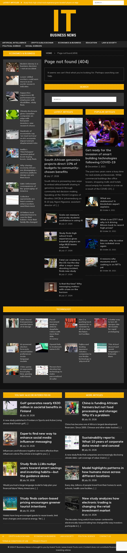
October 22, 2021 (109, 231)
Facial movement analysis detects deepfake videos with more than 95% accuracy (55, 329)
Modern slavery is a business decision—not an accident (29, 66)
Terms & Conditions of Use (15, 541)
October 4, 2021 (108, 210)
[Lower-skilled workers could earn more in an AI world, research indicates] (12, 80)
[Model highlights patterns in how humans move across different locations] (72, 473)
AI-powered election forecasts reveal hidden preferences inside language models (26, 352)
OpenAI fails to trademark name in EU (56, 346)
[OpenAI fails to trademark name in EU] (42, 347)
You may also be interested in (32, 395)
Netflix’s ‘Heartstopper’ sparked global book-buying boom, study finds (28, 154)
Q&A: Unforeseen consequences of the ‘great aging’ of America (28, 187)
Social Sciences (33, 46)
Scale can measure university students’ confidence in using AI (71, 217)
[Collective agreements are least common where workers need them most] (12, 200)
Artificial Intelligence (14, 42)
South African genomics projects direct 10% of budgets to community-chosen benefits (62, 166)
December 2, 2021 (97, 166)
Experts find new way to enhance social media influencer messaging (38, 437)
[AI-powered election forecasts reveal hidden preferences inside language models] (12, 347)
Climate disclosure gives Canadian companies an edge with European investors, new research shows (28, 118)
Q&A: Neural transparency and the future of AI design (26, 323)
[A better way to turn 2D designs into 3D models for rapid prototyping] (100, 323)
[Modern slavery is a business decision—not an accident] (12, 67)
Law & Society (109, 42)
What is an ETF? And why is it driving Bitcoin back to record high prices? (112, 223)
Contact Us (105, 536)
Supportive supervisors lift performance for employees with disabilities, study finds (28, 99)
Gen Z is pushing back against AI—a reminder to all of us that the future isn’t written (85, 326)
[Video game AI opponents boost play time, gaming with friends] (12, 370)
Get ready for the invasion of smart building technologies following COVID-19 (101, 156)
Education (91, 42)
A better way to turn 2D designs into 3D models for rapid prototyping (114, 325)
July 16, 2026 (29, 415)
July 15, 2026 (29, 511)
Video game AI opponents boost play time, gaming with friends (26, 371)
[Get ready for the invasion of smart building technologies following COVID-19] (104, 132)
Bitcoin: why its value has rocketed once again (111, 243)
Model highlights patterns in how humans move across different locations (103, 472)
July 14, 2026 (91, 515)
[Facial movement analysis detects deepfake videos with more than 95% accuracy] (42, 323)
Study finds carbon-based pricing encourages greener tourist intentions (40, 502)
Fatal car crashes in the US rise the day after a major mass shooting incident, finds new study (69, 265)
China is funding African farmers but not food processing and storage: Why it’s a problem (100, 409)
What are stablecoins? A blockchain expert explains (109, 202)
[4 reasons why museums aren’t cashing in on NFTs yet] (91, 262)
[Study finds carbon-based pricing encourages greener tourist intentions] (10, 503)
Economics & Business (69, 42)
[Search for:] (108, 2)
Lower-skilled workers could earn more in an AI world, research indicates (29, 82)
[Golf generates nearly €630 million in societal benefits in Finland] (10, 408)
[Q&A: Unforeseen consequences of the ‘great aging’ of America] (12, 187)
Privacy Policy (40, 541)
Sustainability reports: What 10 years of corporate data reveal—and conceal (102, 441)
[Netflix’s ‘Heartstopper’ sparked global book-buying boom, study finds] (12, 153)
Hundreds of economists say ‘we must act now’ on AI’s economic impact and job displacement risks (28, 137)
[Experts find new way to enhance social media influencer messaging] (10, 438)
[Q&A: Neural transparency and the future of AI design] (12, 323)
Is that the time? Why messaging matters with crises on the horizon (70, 288)
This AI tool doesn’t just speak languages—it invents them (114, 350)
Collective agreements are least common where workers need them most (27, 201)
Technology (63, 309)
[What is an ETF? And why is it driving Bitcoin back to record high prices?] (91, 222)
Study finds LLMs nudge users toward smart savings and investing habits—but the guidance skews (41, 470)
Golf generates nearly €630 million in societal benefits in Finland (41, 407)
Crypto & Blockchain (42, 42)
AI (3, 536)
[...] (57, 205)
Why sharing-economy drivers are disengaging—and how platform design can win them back (28, 171)
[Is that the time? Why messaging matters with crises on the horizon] (50, 287)
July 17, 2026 (53, 176)
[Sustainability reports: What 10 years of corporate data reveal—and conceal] (72, 442)
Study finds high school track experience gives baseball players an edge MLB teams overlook (69, 240)
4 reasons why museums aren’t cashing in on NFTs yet (110, 263)
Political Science (11, 46)
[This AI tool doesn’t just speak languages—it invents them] (100, 347)
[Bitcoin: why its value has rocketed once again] (91, 243)
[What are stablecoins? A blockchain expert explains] (91, 201)
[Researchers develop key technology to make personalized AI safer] (42, 370)
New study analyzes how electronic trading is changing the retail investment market (100, 504)
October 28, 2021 (109, 271)
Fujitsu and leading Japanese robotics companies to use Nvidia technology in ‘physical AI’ (85, 352)
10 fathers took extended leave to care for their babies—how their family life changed (28, 217)
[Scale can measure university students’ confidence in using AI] (50, 218)
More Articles (94, 395)
